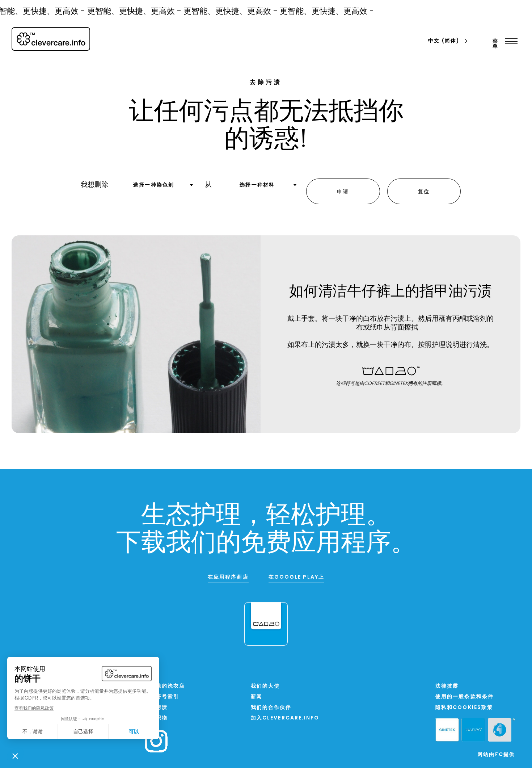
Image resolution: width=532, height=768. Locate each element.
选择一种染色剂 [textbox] (153, 185)
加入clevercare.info (285, 718)
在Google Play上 (296, 577)
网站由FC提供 (496, 754)
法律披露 (447, 686)
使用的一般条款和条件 (464, 697)
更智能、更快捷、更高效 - (128, 12)
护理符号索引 (162, 697)
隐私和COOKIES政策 (464, 707)
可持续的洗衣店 (164, 686)
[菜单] (509, 41)
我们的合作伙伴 (271, 707)
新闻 (256, 697)
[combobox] (153, 187)
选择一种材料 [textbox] (257, 185)
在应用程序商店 (228, 577)
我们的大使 (265, 686)
